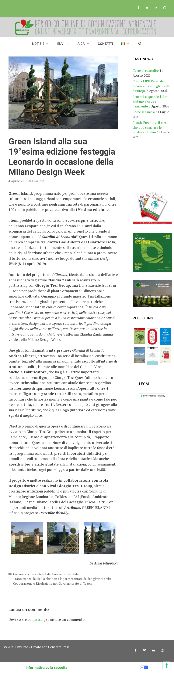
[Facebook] (138, 7)
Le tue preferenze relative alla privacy (105, 667)
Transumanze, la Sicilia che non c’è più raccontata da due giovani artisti (62, 579)
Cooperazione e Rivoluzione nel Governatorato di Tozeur (53, 583)
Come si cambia (144, 112)
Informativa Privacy (154, 395)
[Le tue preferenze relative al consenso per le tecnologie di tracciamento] (167, 666)
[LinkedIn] (155, 7)
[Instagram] (164, 7)
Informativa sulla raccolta (46, 667)
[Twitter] (147, 7)
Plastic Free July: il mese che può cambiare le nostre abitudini (150, 127)
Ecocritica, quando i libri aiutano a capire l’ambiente (150, 101)
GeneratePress (58, 647)
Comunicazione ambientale (32, 574)
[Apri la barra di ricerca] (140, 43)
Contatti (105, 44)
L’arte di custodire (146, 70)
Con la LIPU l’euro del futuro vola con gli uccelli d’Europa (151, 86)
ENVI (60, 44)
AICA (81, 44)
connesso (35, 619)
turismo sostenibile (65, 574)
